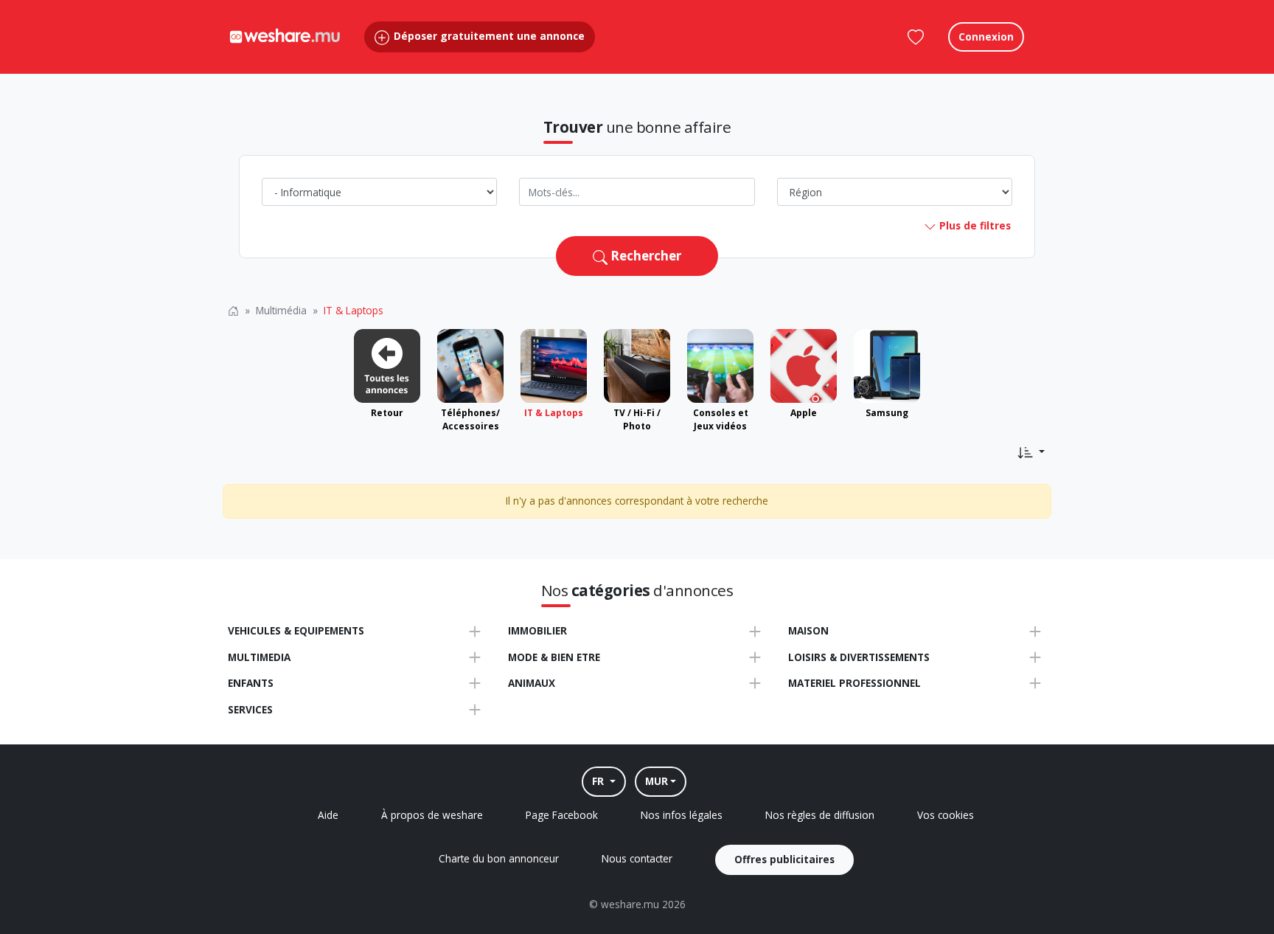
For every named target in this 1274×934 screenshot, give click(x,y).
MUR (656, 781)
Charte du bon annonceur (499, 858)
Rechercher (644, 255)
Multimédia (281, 310)
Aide (328, 815)
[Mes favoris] (915, 37)
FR (599, 781)
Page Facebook (562, 815)
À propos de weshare (432, 815)
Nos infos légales (682, 815)
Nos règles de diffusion (819, 815)
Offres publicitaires (784, 859)
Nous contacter (637, 858)
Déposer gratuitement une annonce (488, 36)
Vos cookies (945, 815)
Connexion (986, 37)
